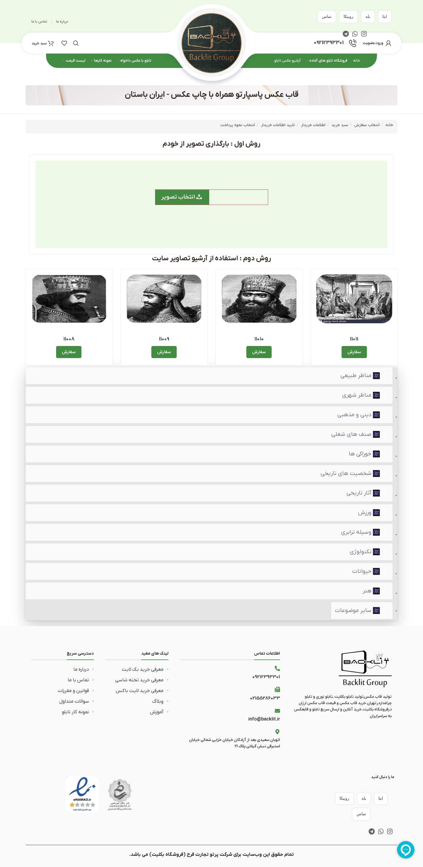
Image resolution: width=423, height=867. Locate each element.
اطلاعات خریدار (313, 125)
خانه (389, 125)
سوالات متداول (74, 701)
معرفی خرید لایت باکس (139, 691)
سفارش (354, 352)
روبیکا (348, 16)
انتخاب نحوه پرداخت (237, 125)
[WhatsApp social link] (380, 831)
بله (367, 16)
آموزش (156, 712)
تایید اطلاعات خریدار (278, 125)
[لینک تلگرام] (371, 831)
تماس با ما (78, 680)
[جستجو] (76, 43)
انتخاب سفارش (367, 125)
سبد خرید (339, 125)
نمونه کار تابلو (75, 712)
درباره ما (81, 669)
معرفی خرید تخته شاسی (139, 680)
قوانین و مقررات (73, 691)
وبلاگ (157, 701)
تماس (326, 16)
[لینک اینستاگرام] (389, 831)
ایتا (384, 16)
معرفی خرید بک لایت (142, 669)
